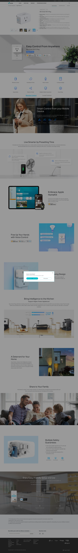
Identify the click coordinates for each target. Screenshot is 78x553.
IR (32, 278)
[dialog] (39, 276)
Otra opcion (45, 278)
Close (52, 272)
